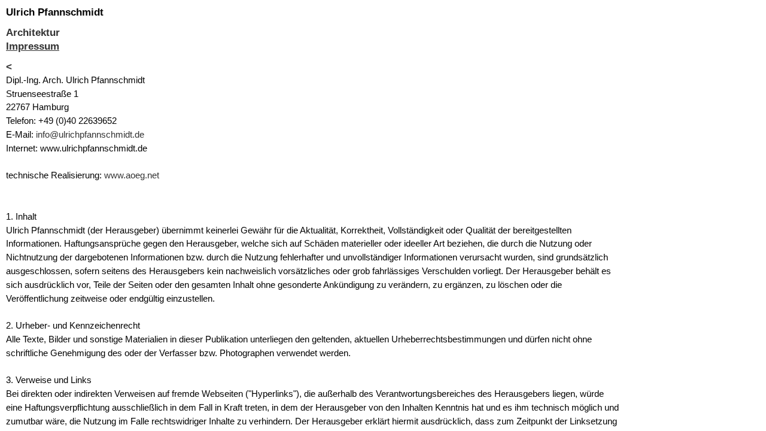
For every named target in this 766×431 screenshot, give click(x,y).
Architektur (33, 32)
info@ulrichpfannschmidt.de (90, 134)
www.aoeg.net (131, 175)
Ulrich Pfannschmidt (55, 12)
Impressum (32, 46)
